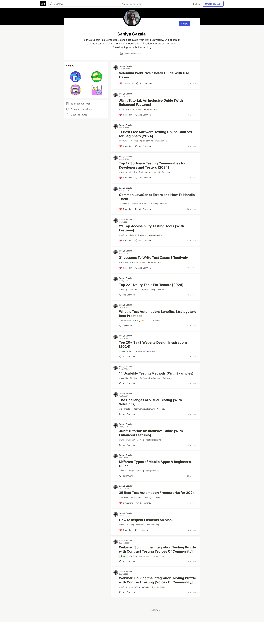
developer (167, 172)
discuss (123, 556)
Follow (184, 23)
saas (122, 351)
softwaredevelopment (149, 172)
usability (123, 378)
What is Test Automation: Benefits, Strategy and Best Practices (157, 314)
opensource (160, 556)
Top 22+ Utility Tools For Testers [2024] (151, 285)
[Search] (51, 3)
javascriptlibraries (139, 203)
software (123, 141)
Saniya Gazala (125, 66)
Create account (213, 3)
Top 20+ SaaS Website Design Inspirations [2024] (153, 344)
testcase (123, 262)
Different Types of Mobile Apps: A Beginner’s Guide (155, 464)
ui (120, 409)
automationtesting (135, 440)
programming (150, 109)
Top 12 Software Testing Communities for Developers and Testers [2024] (152, 165)
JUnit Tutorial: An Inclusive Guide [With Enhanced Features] (151, 102)
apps (131, 470)
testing (130, 109)
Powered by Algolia (130, 4)
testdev (133, 172)
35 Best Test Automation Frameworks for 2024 (157, 493)
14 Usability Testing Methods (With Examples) (156, 373)
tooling (132, 235)
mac (121, 524)
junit (121, 109)
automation (161, 141)
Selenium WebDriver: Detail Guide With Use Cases (154, 75)
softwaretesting (153, 440)
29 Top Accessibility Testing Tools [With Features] (151, 228)
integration (134, 587)
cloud (139, 109)
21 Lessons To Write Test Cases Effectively (153, 258)
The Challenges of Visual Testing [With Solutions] (150, 402)
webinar (146, 587)
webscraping (153, 524)
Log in (196, 3)
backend (124, 497)
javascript (124, 203)
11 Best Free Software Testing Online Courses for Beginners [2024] (155, 134)
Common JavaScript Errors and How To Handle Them (157, 197)
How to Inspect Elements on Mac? (146, 520)
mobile (123, 470)
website (151, 351)
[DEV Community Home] (42, 4)
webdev (164, 203)
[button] (75, 76)
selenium (158, 497)
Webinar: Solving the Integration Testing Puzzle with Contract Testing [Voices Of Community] (157, 549)
